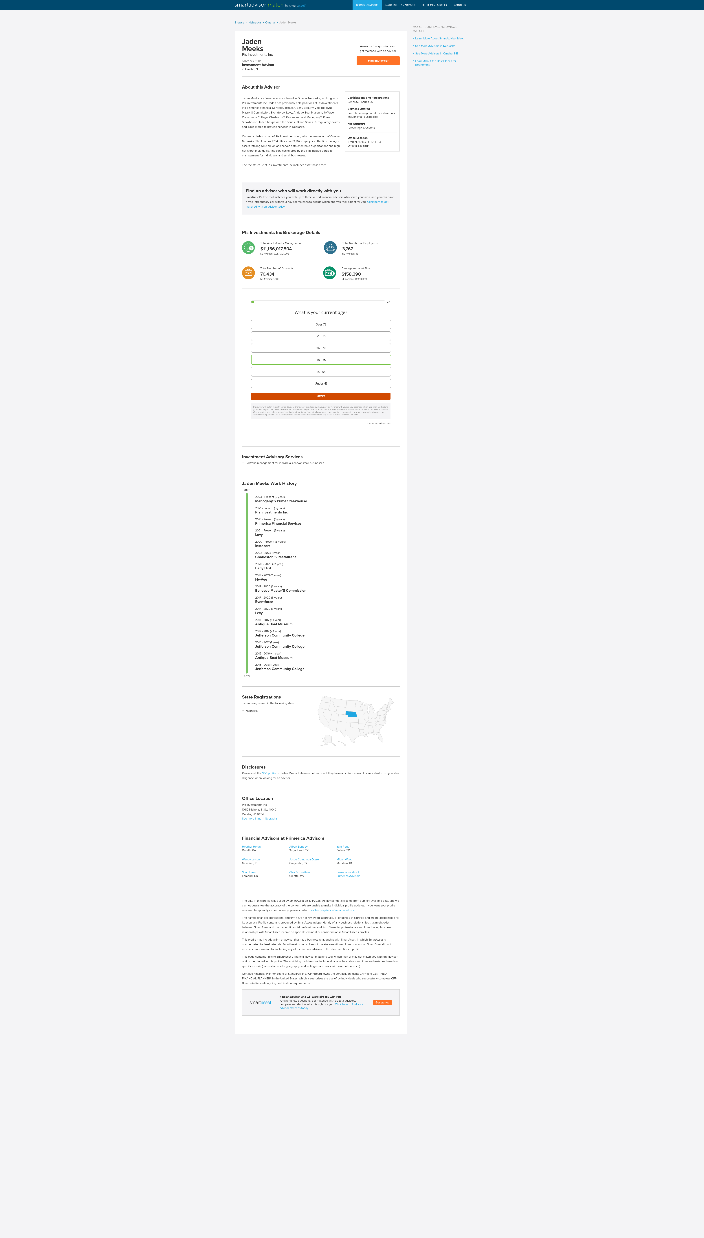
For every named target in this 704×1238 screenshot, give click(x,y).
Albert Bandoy (298, 847)
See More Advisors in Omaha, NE (436, 53)
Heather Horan (251, 847)
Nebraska (255, 22)
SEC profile (269, 773)
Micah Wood (344, 859)
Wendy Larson (251, 859)
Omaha (270, 22)
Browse (239, 22)
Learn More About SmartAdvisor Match (440, 38)
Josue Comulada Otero (304, 859)
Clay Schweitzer (299, 872)
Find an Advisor (378, 61)
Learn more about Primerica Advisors (348, 874)
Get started (382, 1002)
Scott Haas (249, 872)
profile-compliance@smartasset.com (332, 910)
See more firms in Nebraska (259, 818)
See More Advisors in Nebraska (435, 46)
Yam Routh (343, 847)
